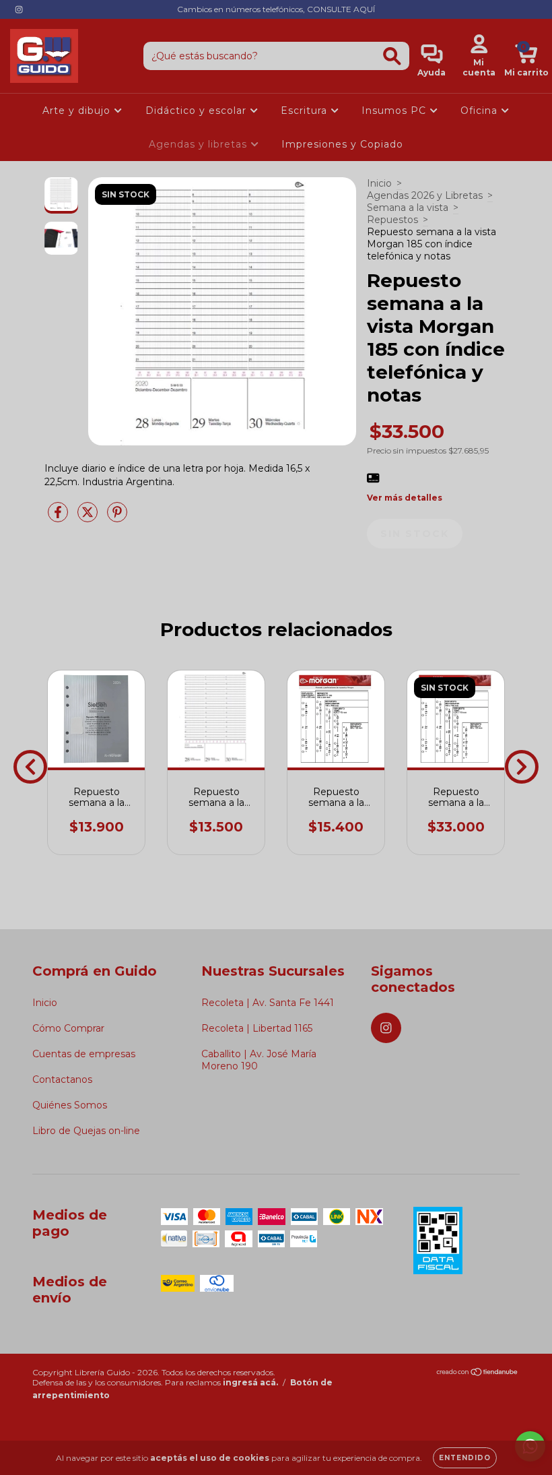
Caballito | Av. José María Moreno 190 (258, 1060)
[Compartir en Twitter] (88, 517)
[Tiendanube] (478, 1374)
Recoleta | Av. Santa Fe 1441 (267, 1003)
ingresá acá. (250, 1382)
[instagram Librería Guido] (19, 9)
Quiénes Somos (69, 1105)
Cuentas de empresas (83, 1054)
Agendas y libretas (199, 144)
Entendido (465, 1457)
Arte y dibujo (78, 110)
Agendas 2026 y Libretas (425, 195)
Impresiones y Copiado (342, 144)
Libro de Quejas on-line (86, 1131)
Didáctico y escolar (197, 110)
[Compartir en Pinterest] (117, 517)
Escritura (306, 110)
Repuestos (392, 220)
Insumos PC (395, 110)
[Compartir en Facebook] (59, 517)
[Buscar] (392, 56)
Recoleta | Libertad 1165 (256, 1028)
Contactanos (62, 1079)
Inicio (379, 183)
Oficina (480, 110)
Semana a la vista (407, 207)
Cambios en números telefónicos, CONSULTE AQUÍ (276, 9)
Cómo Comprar (68, 1028)
